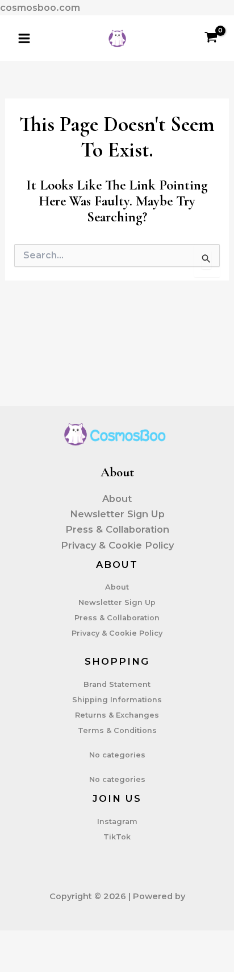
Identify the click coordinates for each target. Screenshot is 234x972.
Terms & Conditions (117, 730)
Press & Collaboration (117, 529)
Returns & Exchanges (117, 715)
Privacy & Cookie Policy (117, 545)
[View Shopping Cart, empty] (211, 38)
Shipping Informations (117, 699)
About (117, 498)
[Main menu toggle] (24, 38)
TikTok (117, 837)
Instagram (117, 821)
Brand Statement (117, 684)
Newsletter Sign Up (117, 514)
